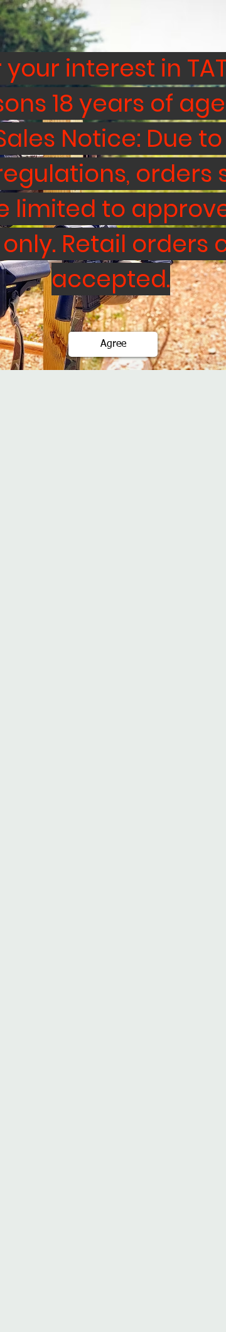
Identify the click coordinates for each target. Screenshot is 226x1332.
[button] (113, 344)
